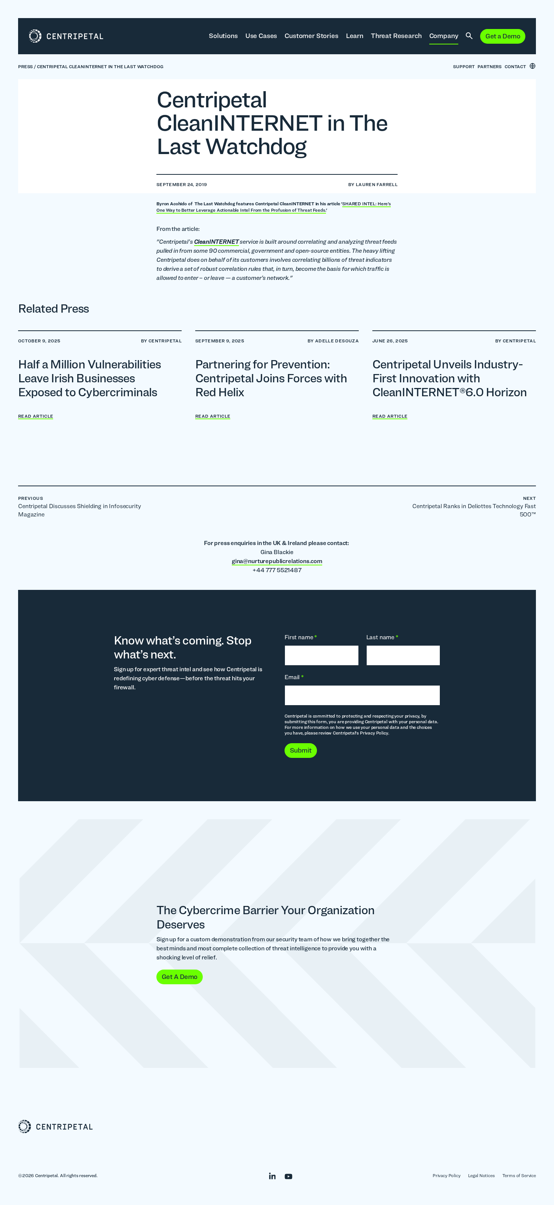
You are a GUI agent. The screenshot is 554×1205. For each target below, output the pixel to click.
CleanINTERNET (216, 241)
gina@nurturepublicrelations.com (277, 561)
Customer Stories (311, 36)
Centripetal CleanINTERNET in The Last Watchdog (100, 66)
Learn (354, 36)
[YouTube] (284, 1175)
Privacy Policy (447, 1175)
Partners (489, 66)
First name (301, 637)
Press (25, 66)
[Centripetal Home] (277, 1126)
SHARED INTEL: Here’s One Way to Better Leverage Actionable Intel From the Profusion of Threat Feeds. (273, 207)
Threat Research (396, 36)
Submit (301, 750)
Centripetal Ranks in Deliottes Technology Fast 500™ (474, 506)
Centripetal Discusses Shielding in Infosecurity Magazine (79, 506)
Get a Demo (502, 36)
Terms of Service (519, 1175)
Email (294, 677)
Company (444, 36)
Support (463, 66)
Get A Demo (179, 976)
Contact (515, 66)
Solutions (223, 36)
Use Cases (261, 36)
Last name (382, 637)
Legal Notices (481, 1175)
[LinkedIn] (269, 1175)
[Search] (469, 36)
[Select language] (532, 66)
